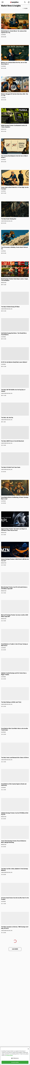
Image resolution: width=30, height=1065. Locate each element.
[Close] (28, 1048)
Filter (25, 8)
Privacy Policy (9, 1055)
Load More (15, 949)
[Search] (25, 2)
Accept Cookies (15, 1062)
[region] (15, 1056)
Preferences (16, 1058)
